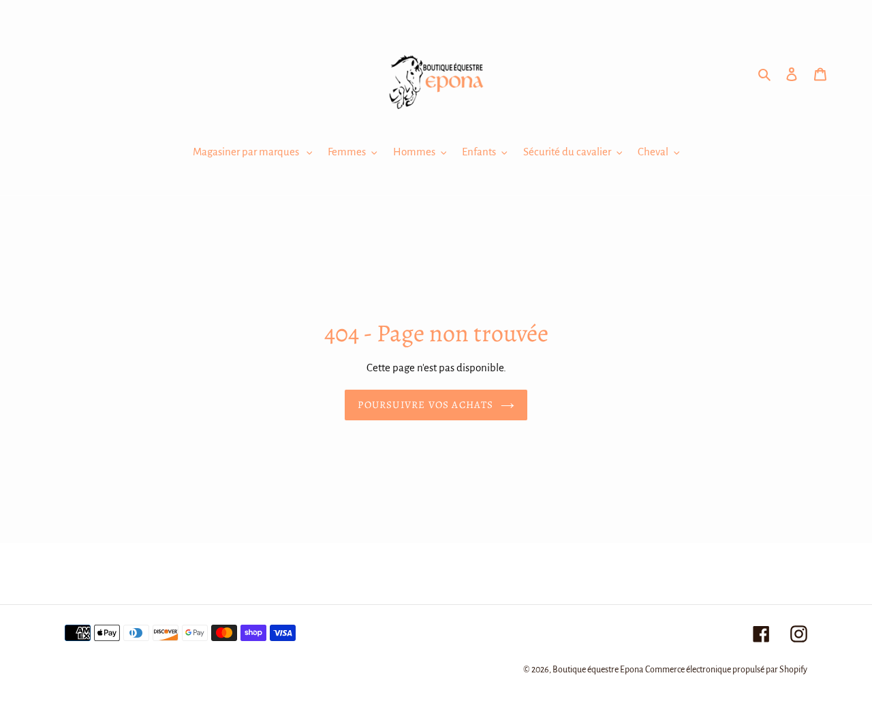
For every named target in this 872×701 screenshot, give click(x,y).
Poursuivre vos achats (425, 404)
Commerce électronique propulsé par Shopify (726, 669)
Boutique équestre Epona (597, 669)
